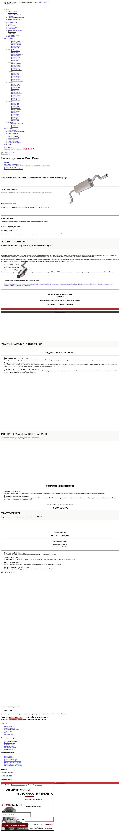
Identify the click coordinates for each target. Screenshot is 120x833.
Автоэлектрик (8, 734)
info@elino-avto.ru (9, 3)
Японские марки (9, 744)
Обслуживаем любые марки (12, 164)
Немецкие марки (9, 746)
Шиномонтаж (8, 733)
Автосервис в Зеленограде (19, 785)
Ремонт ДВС (8, 756)
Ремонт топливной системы (12, 762)
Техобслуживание (9, 728)
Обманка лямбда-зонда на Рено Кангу (20, 285)
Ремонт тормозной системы (12, 764)
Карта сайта (38, 785)
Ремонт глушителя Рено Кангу (13, 169)
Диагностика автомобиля (11, 729)
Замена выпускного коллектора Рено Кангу (65, 284)
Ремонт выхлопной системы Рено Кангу (39, 284)
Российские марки (9, 749)
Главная (6, 162)
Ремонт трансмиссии (10, 759)
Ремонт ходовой (9, 757)
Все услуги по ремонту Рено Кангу (15, 284)
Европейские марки (10, 747)
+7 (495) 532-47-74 (43, 2)
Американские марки (10, 741)
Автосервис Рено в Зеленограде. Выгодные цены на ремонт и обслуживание (27, 165)
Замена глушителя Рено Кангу (88, 284)
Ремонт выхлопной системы (12, 761)
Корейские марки (9, 743)
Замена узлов (8, 731)
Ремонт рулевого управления (13, 765)
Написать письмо (60, 312)
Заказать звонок (60, 309)
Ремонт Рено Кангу (10, 167)
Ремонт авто (8, 726)
